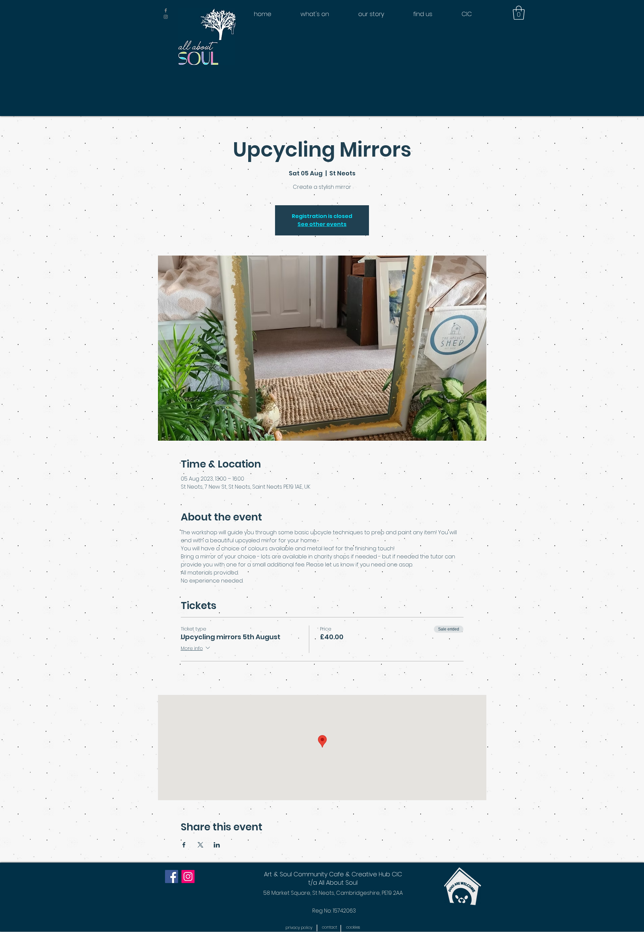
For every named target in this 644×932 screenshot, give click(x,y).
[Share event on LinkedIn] (217, 844)
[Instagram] (188, 876)
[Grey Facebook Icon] (165, 10)
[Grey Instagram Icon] (165, 16)
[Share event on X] (200, 844)
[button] (519, 13)
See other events (322, 224)
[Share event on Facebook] (184, 844)
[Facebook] (171, 876)
